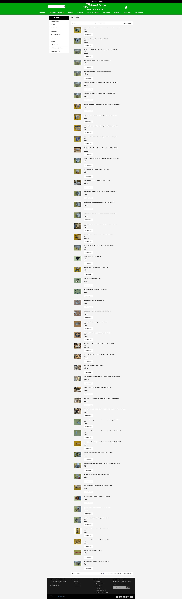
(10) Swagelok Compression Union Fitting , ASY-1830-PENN (98, 452)
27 (107, 573)
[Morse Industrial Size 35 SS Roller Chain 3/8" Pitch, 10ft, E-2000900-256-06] (78, 463)
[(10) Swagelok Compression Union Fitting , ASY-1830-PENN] (78, 452)
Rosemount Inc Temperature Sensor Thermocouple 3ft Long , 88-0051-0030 (102, 420)
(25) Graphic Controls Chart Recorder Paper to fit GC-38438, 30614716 (101, 147)
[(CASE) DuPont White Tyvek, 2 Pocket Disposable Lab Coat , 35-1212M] (78, 224)
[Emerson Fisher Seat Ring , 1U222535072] (78, 300)
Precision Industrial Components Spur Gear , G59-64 (96, 528)
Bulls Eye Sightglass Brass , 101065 (92, 278)
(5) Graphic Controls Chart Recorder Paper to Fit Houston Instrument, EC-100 (102, 28)
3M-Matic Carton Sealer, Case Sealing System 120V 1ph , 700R (99, 343)
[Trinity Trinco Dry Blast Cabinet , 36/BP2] (78, 365)
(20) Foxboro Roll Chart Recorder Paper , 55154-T (96, 38)
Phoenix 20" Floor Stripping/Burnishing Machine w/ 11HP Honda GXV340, (101, 398)
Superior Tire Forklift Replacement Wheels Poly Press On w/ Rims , (100, 354)
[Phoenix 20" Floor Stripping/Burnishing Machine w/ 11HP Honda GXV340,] (78, 398)
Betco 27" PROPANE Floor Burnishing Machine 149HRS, (97, 387)
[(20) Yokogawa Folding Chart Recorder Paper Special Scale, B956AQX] (78, 49)
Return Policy (99, 585)
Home (72, 17)
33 (115, 573)
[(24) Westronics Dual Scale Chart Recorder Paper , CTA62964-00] (78, 202)
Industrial (77, 17)
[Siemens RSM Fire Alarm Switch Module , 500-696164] (78, 474)
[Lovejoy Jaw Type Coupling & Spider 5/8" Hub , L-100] (78, 496)
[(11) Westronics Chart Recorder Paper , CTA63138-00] (78, 169)
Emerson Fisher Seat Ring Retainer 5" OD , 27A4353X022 (97, 311)
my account (93, 1)
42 (128, 573)
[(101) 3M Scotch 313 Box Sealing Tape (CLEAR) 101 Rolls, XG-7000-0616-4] (78, 376)
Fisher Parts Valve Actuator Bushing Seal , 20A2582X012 (97, 507)
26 (105, 573)
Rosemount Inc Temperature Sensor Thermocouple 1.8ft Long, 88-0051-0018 (102, 441)
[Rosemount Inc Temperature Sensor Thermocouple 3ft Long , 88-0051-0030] (78, 420)
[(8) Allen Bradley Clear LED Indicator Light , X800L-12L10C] (78, 485)
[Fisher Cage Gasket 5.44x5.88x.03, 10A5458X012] (78, 289)
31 (113, 573)
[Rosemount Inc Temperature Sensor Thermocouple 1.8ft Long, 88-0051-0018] (78, 441)
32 (114, 573)
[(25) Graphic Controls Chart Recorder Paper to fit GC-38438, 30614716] (78, 147)
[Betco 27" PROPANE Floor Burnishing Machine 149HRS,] (78, 387)
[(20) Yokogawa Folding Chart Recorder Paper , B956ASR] (78, 60)
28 (108, 573)
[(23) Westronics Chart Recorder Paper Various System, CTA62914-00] (78, 213)
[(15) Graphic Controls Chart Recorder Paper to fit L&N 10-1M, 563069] (78, 115)
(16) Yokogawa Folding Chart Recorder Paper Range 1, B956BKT (99, 93)
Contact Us (77, 583)
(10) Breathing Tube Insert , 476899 (92, 256)
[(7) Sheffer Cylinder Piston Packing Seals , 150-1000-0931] (78, 333)
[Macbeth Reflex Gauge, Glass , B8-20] (78, 550)
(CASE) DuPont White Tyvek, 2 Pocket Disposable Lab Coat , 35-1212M (101, 224)
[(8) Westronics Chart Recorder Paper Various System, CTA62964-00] (78, 191)
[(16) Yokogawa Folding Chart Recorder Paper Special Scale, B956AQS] (78, 82)
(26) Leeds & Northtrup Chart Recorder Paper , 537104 (97, 180)
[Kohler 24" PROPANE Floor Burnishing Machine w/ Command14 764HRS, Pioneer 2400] (78, 409)
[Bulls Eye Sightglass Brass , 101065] (78, 278)
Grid (73, 23)
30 (111, 573)
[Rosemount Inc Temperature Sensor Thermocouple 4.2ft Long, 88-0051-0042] (78, 430)
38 (123, 573)
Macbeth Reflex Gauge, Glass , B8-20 (93, 550)
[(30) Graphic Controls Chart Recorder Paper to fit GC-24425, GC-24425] (78, 126)
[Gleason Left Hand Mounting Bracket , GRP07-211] (78, 322)
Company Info (99, 581)
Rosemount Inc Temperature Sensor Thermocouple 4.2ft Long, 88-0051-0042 (102, 430)
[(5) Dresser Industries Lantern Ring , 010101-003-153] (78, 518)
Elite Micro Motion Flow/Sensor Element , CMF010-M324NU (98, 234)
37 (121, 573)
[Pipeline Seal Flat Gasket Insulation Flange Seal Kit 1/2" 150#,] (78, 245)
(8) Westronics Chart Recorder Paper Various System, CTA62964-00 (100, 191)
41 (127, 573)
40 (125, 573)
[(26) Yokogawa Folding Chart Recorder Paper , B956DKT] (78, 71)
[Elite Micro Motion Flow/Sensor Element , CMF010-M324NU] (78, 235)
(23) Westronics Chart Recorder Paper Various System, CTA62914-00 (100, 213)
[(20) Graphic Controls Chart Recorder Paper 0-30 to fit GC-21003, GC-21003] (78, 104)
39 (124, 573)
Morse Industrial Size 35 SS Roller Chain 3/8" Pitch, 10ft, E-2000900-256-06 (102, 463)
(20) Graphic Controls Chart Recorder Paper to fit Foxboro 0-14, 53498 (101, 136)
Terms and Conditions (101, 590)
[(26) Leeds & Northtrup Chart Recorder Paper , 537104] (78, 180)
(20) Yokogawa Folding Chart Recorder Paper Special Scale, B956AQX (100, 49)
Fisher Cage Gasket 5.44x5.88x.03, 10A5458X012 (95, 289)
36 (120, 573)
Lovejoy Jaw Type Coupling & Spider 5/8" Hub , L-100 (97, 496)
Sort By (95, 23)
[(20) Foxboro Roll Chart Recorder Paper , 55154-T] (78, 39)
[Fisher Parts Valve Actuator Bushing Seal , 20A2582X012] (78, 507)
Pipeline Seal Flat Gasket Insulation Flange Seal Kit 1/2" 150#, (99, 245)
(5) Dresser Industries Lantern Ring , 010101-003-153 (96, 518)
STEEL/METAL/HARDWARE (102, 592)
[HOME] (94, 4)
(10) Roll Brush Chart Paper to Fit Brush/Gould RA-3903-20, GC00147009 (101, 158)
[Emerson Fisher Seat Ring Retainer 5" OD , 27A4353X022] (78, 311)
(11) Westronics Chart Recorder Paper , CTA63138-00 (96, 169)
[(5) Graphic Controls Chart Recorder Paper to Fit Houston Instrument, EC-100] (78, 28)
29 (110, 573)
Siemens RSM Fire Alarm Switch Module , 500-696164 (96, 474)
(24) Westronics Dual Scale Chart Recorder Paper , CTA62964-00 (99, 202)
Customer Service (100, 583)
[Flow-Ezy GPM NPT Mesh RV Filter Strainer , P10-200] (78, 561)
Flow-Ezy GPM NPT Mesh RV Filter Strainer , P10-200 (96, 561)
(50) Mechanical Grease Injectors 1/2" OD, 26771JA (96, 267)
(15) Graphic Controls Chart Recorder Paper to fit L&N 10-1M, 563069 (100, 115)
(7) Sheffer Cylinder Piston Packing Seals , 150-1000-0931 (97, 332)
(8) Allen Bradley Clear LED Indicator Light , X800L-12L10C (98, 485)
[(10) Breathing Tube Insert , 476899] (78, 256)
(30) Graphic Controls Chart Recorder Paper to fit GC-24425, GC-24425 (101, 126)
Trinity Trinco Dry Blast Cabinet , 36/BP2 (93, 365)
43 (130, 573)
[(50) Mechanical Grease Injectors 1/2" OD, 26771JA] (78, 267)
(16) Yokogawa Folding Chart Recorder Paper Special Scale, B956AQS (100, 82)
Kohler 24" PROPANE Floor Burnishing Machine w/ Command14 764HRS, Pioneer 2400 (104, 409)
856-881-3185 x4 (56, 585)
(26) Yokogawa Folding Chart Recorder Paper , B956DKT (97, 71)
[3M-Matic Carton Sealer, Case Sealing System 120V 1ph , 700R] (78, 343)
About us (77, 581)
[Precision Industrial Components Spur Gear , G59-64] (78, 528)
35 (118, 573)
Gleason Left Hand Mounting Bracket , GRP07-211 (96, 322)
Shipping (98, 588)
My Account (78, 585)
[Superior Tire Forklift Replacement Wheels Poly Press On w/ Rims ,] (78, 354)
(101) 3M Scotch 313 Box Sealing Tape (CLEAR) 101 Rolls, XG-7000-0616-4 (102, 376)
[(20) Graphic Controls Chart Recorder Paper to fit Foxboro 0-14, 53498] (78, 137)
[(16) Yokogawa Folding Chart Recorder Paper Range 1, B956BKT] (78, 93)
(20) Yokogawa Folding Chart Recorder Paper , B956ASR (97, 60)
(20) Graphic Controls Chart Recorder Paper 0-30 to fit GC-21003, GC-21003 (102, 104)
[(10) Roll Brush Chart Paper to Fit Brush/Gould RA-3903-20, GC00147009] (78, 158)
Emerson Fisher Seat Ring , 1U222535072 (94, 300)
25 (104, 573)
